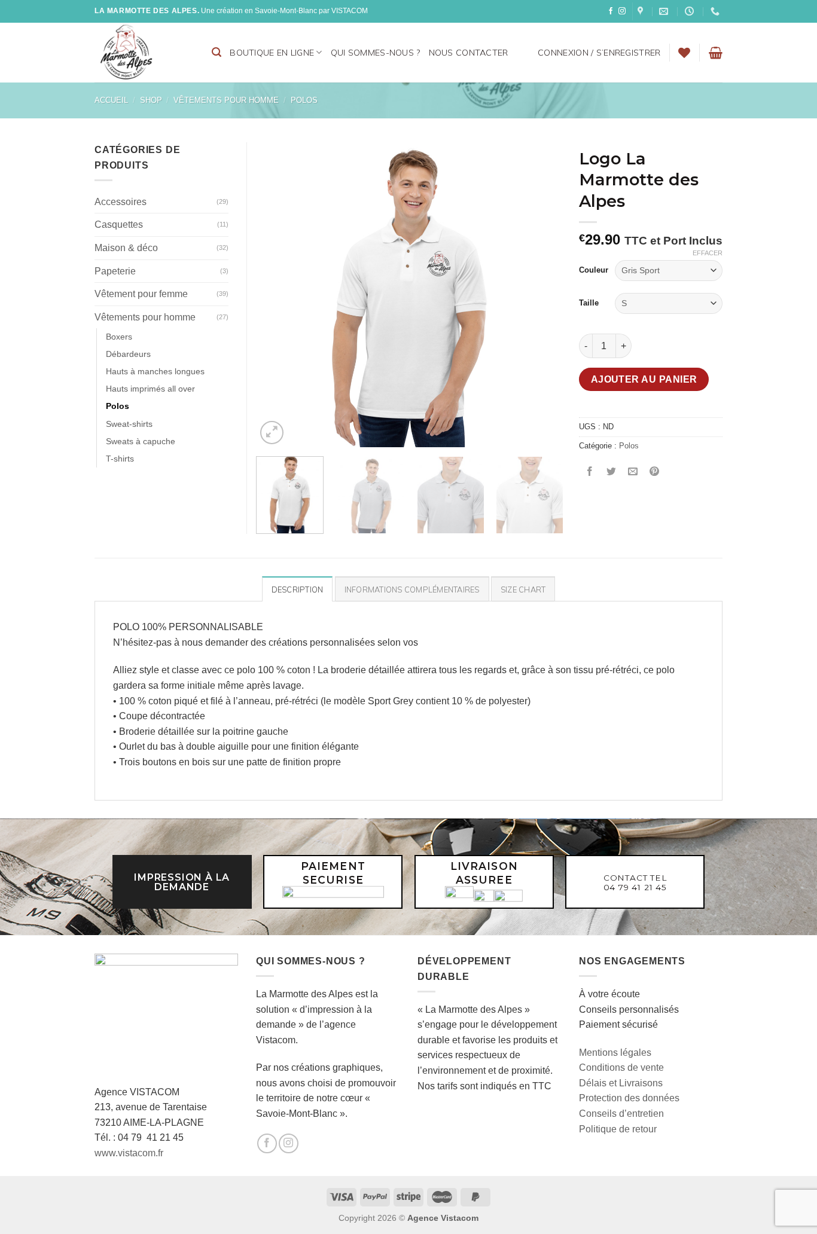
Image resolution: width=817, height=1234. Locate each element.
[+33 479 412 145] (717, 11)
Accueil (111, 100)
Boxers (119, 336)
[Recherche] (216, 52)
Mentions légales (615, 1052)
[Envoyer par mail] (633, 472)
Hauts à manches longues (155, 371)
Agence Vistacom (442, 1218)
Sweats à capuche (140, 441)
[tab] (297, 588)
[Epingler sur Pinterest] (654, 472)
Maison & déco (126, 248)
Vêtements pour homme (226, 100)
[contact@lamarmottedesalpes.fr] (665, 11)
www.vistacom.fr (128, 1153)
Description (298, 589)
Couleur (593, 269)
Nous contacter (468, 52)
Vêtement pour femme (141, 294)
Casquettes (118, 224)
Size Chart (523, 589)
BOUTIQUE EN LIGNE (272, 52)
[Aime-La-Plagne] (642, 11)
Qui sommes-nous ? (375, 52)
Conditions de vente (621, 1067)
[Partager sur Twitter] (611, 472)
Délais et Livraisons (621, 1083)
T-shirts (120, 458)
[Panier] (716, 52)
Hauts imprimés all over (150, 388)
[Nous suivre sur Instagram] (622, 11)
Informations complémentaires (412, 589)
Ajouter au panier (644, 379)
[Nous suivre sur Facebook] (610, 11)
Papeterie (115, 271)
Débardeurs (128, 354)
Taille (589, 302)
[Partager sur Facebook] (590, 472)
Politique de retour (618, 1129)
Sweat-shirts (129, 424)
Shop (151, 100)
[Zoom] (271, 432)
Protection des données (629, 1098)
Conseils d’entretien (621, 1113)
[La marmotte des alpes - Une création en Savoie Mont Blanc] (144, 53)
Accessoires (120, 202)
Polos (304, 100)
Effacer (708, 252)
